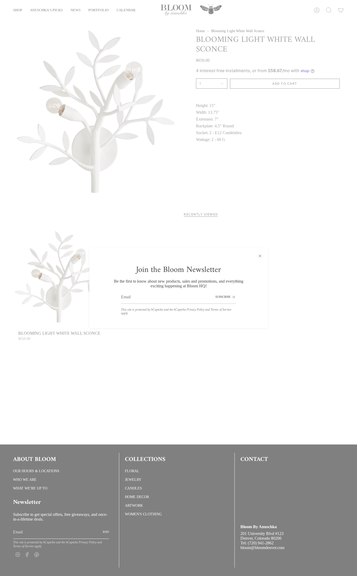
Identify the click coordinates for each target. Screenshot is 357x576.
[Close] (260, 256)
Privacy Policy (195, 309)
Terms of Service (221, 309)
